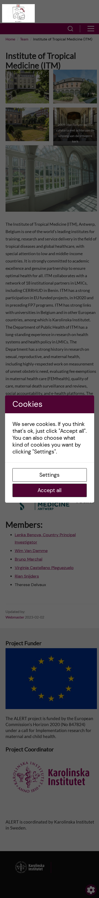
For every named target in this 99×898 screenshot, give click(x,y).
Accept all (49, 490)
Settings (49, 474)
